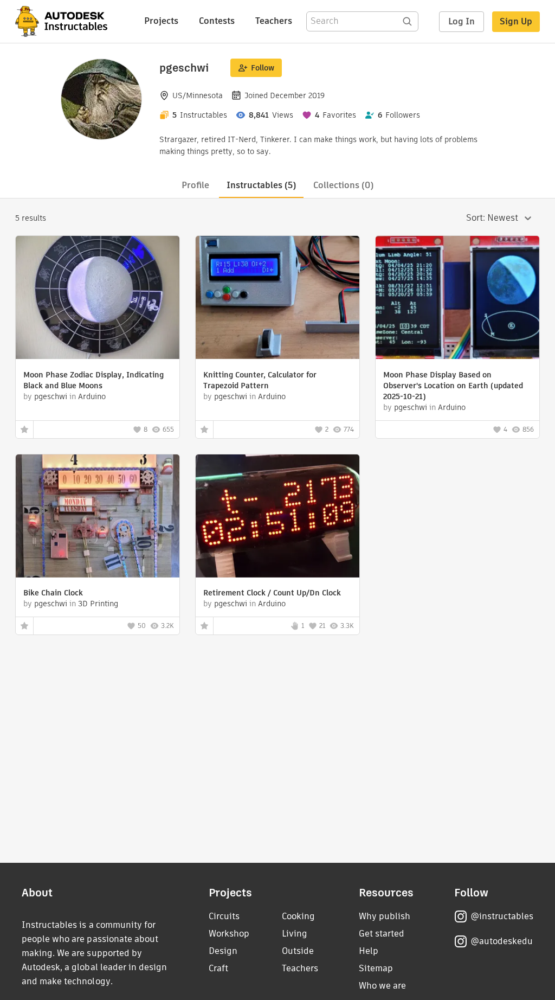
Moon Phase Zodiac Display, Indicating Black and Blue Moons (93, 380)
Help (368, 951)
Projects (161, 21)
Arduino (92, 396)
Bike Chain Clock (53, 592)
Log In (461, 21)
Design (223, 951)
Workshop (229, 933)
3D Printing (98, 603)
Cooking (298, 916)
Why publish (384, 916)
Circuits (224, 916)
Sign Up (516, 21)
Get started (381, 933)
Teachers (273, 21)
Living (294, 933)
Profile (195, 185)
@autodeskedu (501, 941)
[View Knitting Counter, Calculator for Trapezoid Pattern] (277, 299)
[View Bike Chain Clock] (97, 517)
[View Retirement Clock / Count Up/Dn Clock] (277, 517)
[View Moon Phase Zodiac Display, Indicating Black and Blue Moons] (97, 299)
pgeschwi (50, 396)
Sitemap (376, 968)
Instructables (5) (261, 185)
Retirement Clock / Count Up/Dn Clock (272, 592)
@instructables (501, 916)
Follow (262, 67)
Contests (217, 21)
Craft (218, 968)
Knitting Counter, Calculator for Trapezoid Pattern (260, 380)
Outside (298, 951)
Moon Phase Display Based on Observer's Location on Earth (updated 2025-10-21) (453, 385)
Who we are (382, 985)
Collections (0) (343, 185)
